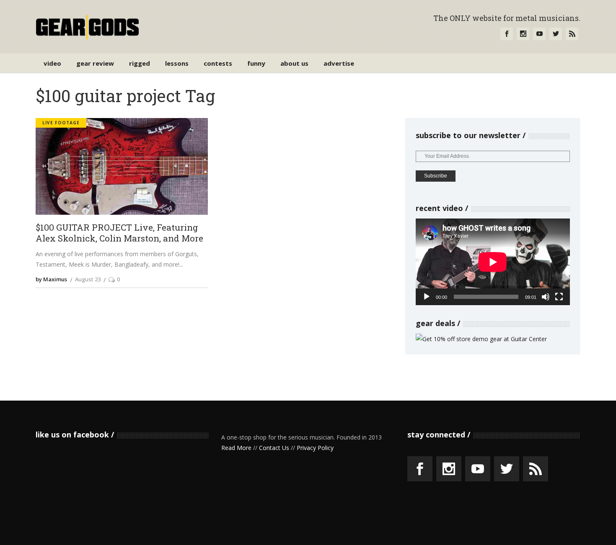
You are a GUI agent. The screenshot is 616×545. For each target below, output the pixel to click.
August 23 (88, 279)
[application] (493, 262)
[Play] (426, 297)
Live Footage (61, 123)
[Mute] (545, 297)
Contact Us (274, 448)
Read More (236, 448)
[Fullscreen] (559, 297)
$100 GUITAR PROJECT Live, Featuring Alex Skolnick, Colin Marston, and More (119, 233)
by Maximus (51, 279)
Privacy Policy (315, 448)
